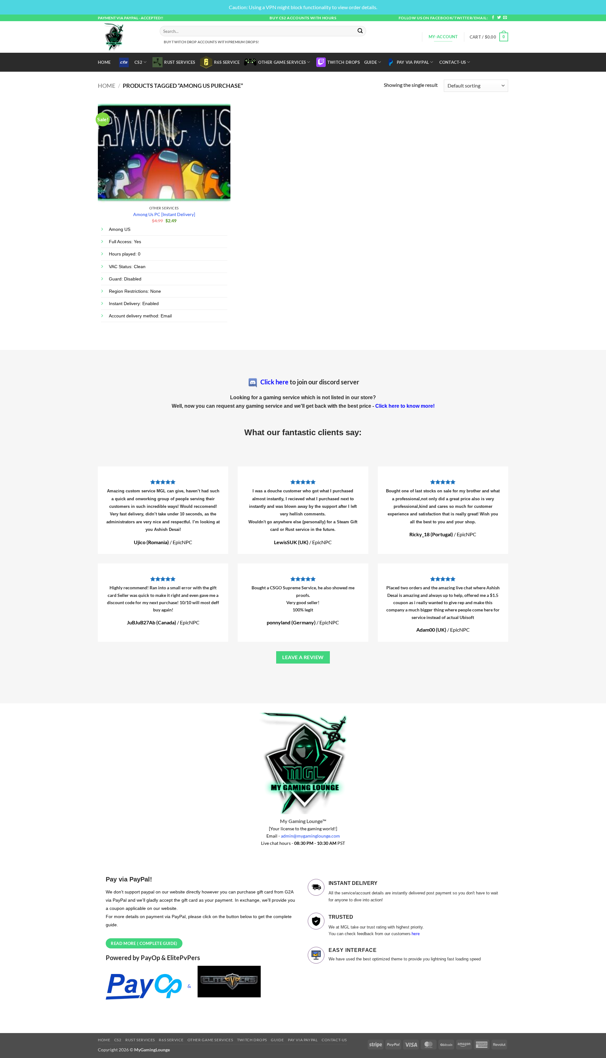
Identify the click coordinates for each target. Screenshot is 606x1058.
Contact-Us (452, 62)
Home (104, 62)
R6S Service (227, 62)
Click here (274, 382)
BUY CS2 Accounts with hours (303, 17)
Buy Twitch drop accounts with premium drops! (211, 42)
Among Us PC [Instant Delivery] (164, 214)
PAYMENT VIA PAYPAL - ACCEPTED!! (130, 17)
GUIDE (370, 62)
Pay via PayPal (413, 62)
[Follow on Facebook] (493, 17)
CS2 (138, 62)
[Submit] (360, 31)
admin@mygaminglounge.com (310, 836)
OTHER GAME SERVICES (282, 62)
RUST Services (179, 62)
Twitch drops (343, 62)
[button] (489, 37)
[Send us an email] (505, 17)
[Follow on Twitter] (499, 17)
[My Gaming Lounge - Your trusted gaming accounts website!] (124, 37)
